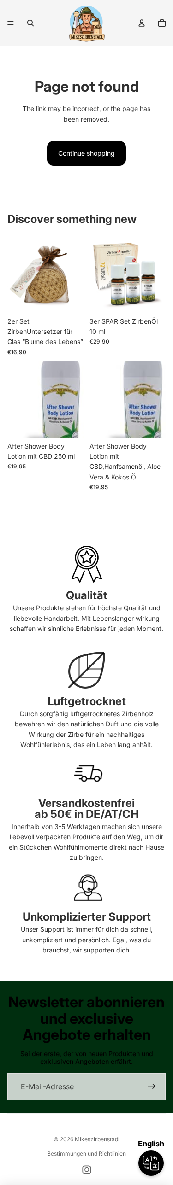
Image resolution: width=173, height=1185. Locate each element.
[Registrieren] (151, 1087)
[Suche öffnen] (30, 23)
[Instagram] (86, 1169)
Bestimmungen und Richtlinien (86, 1153)
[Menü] (10, 23)
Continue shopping (86, 153)
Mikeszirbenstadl (97, 1139)
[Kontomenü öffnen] (141, 23)
